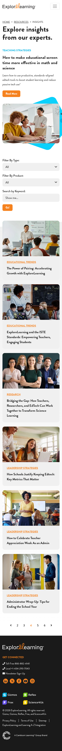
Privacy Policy (9, 720)
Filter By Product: (12, 176)
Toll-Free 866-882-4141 (18, 663)
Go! (7, 207)
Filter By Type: (10, 160)
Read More (13, 94)
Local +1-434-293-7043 (18, 668)
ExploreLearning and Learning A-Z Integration (24, 725)
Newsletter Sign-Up (15, 673)
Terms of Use (27, 720)
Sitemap (42, 720)
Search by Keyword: (13, 191)
